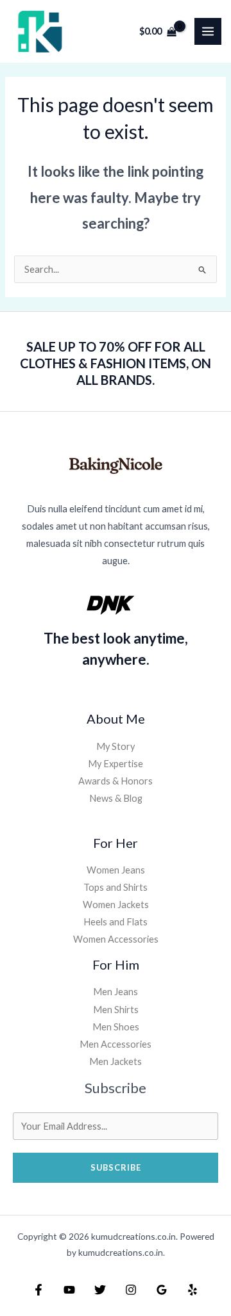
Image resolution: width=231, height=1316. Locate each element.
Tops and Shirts (115, 887)
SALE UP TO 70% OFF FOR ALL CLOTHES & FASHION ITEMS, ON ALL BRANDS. (115, 363)
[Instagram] (131, 1290)
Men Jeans (115, 991)
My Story (115, 746)
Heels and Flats (115, 921)
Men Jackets (115, 1061)
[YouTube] (69, 1290)
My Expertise (115, 763)
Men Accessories (115, 1044)
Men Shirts (116, 1009)
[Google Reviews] (161, 1290)
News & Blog (115, 798)
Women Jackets (116, 904)
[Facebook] (38, 1290)
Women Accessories (115, 939)
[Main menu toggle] (207, 31)
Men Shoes (115, 1026)
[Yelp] (192, 1290)
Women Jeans (116, 870)
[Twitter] (100, 1290)
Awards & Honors (115, 781)
